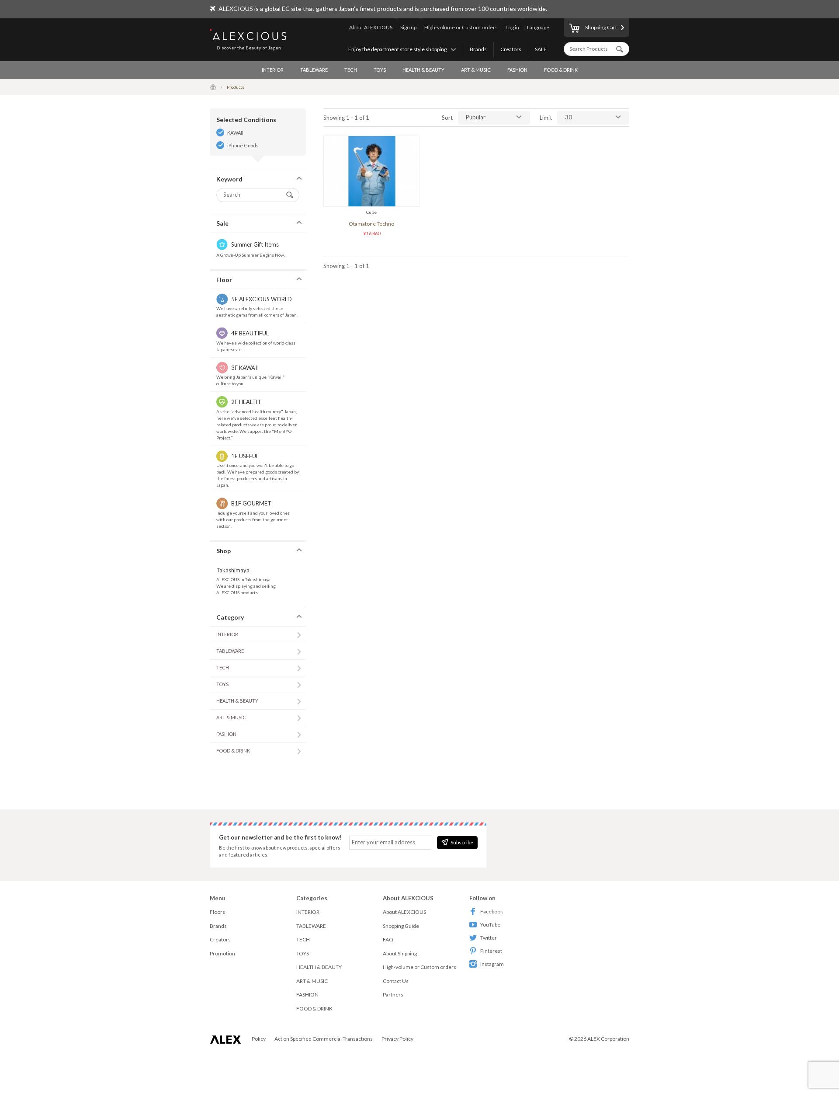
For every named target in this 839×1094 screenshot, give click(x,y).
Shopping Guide (401, 926)
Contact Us (396, 981)
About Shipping (400, 953)
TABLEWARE (314, 70)
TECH (350, 70)
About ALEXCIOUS (370, 27)
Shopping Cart (601, 27)
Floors (217, 912)
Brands (478, 49)
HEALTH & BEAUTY (423, 70)
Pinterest (491, 951)
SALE (541, 49)
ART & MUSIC (476, 70)
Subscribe (462, 842)
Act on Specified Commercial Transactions (323, 1038)
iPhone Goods (243, 145)
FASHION (517, 70)
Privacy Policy (397, 1038)
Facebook (491, 911)
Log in (512, 27)
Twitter (488, 937)
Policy (259, 1038)
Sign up (408, 27)
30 (568, 117)
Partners (393, 994)
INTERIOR (273, 70)
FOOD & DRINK (561, 70)
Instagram (492, 964)
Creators (510, 49)
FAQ (388, 939)
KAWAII (235, 133)
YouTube (490, 924)
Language (538, 27)
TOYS (380, 70)
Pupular (475, 117)
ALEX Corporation (608, 1038)
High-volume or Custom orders (461, 27)
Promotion (222, 953)
